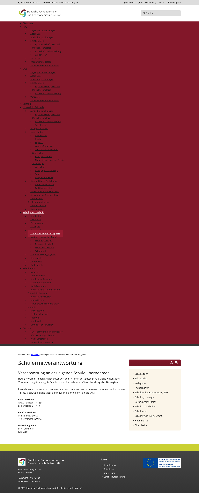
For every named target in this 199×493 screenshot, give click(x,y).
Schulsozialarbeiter (145, 406)
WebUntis (130, 2)
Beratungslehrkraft (145, 401)
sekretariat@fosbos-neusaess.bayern (62, 2)
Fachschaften (142, 387)
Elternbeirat (141, 425)
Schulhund (141, 411)
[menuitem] (28, 23)
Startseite (35, 354)
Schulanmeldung (148, 2)
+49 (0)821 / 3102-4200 (30, 2)
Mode (161, 2)
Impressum (109, 473)
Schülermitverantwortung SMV (152, 392)
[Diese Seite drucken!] (176, 363)
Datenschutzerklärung (114, 476)
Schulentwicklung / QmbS (149, 416)
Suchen (150, 13)
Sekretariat (141, 378)
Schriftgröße (175, 2)
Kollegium (140, 383)
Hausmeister (142, 420)
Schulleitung (141, 373)
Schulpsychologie (144, 397)
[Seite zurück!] (171, 363)
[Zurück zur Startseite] (40, 13)
